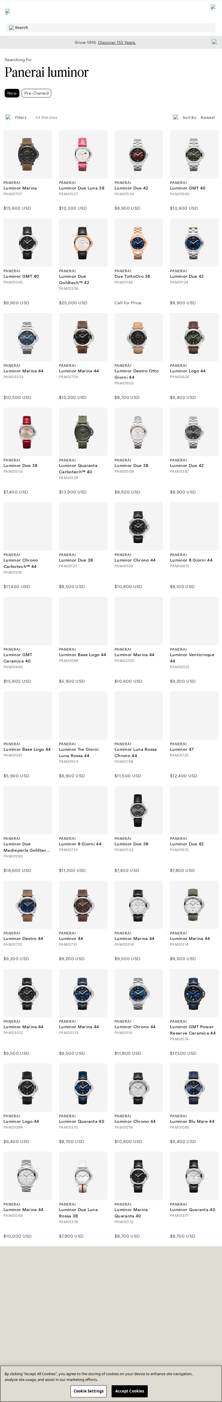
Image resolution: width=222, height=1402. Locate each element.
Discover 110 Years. (117, 42)
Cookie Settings (88, 1391)
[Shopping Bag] (213, 12)
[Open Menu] (8, 11)
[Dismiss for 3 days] (212, 41)
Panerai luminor (46, 72)
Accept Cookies (129, 1391)
